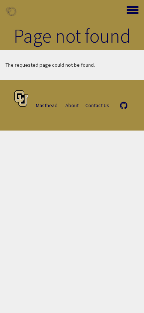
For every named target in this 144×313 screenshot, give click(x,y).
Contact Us (97, 105)
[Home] (11, 11)
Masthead (47, 105)
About (72, 105)
